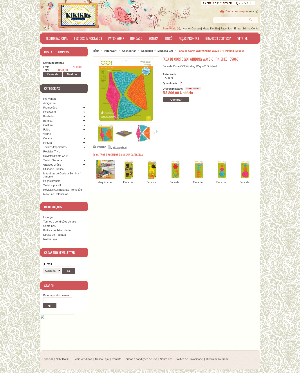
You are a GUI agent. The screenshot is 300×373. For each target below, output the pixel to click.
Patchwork (116, 38)
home (186, 28)
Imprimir (101, 146)
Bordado (136, 38)
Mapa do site (211, 28)
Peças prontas (189, 38)
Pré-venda (49, 98)
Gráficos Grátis (52, 164)
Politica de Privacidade (57, 230)
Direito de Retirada (54, 234)
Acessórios (129, 51)
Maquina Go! (165, 51)
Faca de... (129, 182)
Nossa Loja (50, 239)
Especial (47, 359)
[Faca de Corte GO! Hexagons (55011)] (222, 177)
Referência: (170, 74)
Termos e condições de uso (59, 221)
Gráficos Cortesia (218, 38)
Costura (48, 125)
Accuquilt (147, 51)
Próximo (157, 131)
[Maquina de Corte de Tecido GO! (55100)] (105, 177)
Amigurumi (49, 103)
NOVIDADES (63, 359)
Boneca (153, 38)
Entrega (48, 217)
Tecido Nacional (56, 38)
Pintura (47, 142)
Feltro (46, 129)
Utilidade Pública (53, 169)
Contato (196, 28)
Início (96, 51)
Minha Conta (250, 28)
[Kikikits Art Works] (72, 15)
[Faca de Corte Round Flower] (175, 177)
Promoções (50, 107)
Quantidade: (170, 83)
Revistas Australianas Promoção (62, 189)
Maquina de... (106, 182)
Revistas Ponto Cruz (55, 156)
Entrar (237, 28)
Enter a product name (56, 295)
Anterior (94, 131)
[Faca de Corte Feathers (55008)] (199, 177)
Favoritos (226, 28)
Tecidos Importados (88, 38)
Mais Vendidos (83, 359)
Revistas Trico (51, 151)
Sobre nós (49, 226)
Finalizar (72, 74)
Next (254, 169)
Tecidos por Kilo (52, 185)
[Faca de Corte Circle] (245, 177)
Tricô (168, 38)
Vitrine (242, 38)
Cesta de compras (237, 11)
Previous (94, 169)
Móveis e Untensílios (55, 194)
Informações (53, 206)
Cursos (47, 138)
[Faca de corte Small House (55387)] (129, 177)
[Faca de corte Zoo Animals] (152, 177)
